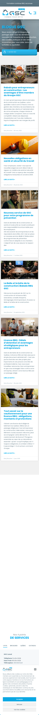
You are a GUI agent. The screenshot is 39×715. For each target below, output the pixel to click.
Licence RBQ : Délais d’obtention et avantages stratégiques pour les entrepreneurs (18, 344)
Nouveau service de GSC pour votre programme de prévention (18, 215)
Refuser (19, 704)
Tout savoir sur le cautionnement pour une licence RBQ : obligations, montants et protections (18, 415)
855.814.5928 (16, 661)
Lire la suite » (9, 125)
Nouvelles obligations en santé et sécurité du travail (19, 159)
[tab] (5, 646)
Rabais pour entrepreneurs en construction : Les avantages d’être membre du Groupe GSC (19, 91)
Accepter (19, 699)
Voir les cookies (19, 710)
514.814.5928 (16, 658)
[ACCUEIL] (5, 52)
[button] (35, 669)
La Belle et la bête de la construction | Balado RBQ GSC (18, 286)
